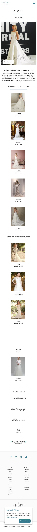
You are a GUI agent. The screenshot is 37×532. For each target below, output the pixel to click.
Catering (10, 473)
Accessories (10, 467)
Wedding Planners (26, 487)
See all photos (8, 62)
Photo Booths (27, 477)
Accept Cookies (24, 521)
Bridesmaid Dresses (10, 469)
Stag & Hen (26, 481)
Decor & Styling (26, 467)
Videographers (10, 491)
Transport (10, 487)
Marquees (10, 481)
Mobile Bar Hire (10, 483)
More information (11, 517)
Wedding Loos (10, 494)
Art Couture (18, 18)
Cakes (10, 471)
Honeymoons (10, 477)
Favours (26, 471)
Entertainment (27, 469)
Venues (10, 489)
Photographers (26, 479)
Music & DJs (10, 484)
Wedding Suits (27, 489)
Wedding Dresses (10, 492)
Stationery (26, 483)
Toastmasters (27, 484)
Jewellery (10, 479)
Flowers (26, 473)
